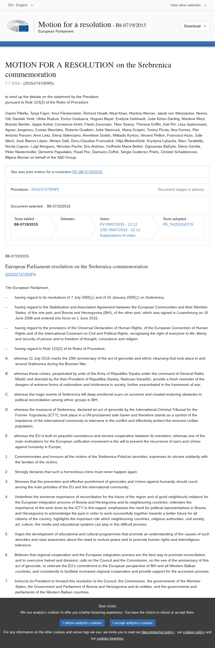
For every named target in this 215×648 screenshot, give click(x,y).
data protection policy (158, 632)
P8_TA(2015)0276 (178, 224)
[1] (92, 297)
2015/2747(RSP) (45, 189)
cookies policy (194, 632)
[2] (137, 297)
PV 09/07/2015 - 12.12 (118, 224)
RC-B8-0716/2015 (87, 172)
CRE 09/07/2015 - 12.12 (120, 230)
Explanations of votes (117, 235)
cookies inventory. (110, 638)
